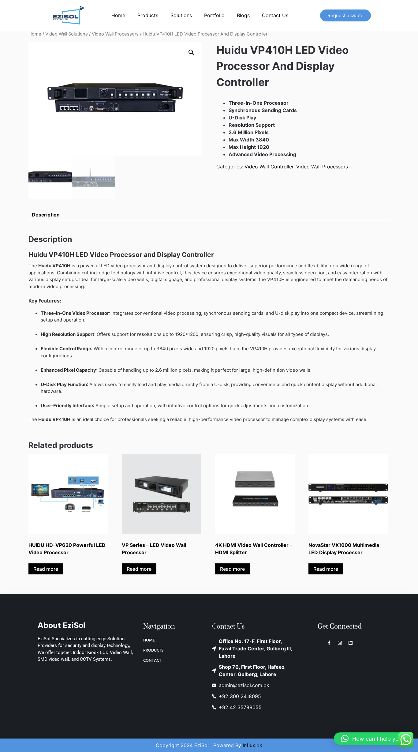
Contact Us (275, 15)
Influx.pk (252, 745)
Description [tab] (46, 215)
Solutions (181, 15)
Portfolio (214, 15)
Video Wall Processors (115, 34)
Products (147, 15)
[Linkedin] (350, 643)
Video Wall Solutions (66, 34)
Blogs (243, 15)
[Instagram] (340, 643)
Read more (45, 569)
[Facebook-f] (329, 643)
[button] (191, 52)
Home (118, 15)
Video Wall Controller (268, 167)
